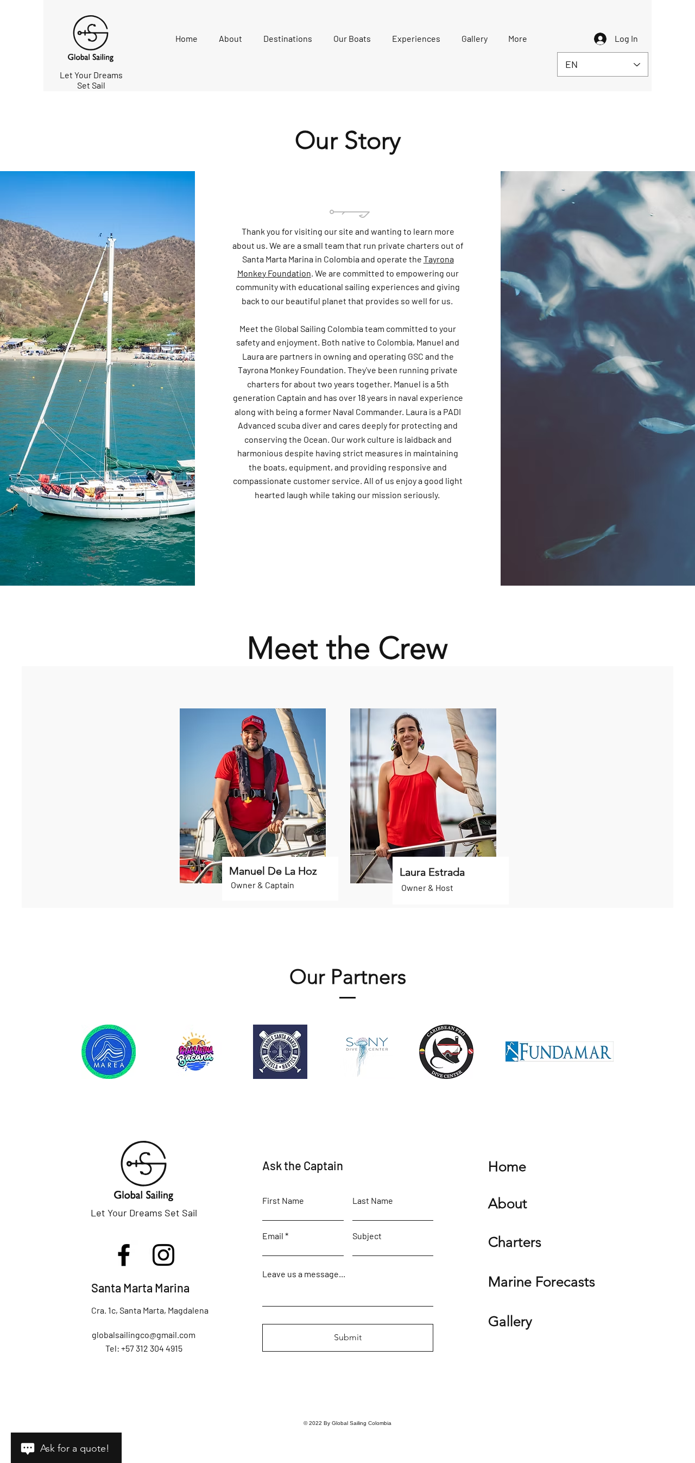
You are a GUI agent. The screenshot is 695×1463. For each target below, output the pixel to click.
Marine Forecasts (541, 1281)
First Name (283, 1200)
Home (507, 1166)
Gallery (510, 1321)
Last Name (372, 1200)
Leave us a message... (303, 1274)
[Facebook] (123, 1255)
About (507, 1203)
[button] (230, 38)
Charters (514, 1242)
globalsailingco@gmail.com (143, 1334)
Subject (367, 1236)
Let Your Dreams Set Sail (144, 1213)
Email (272, 1236)
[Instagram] (163, 1255)
